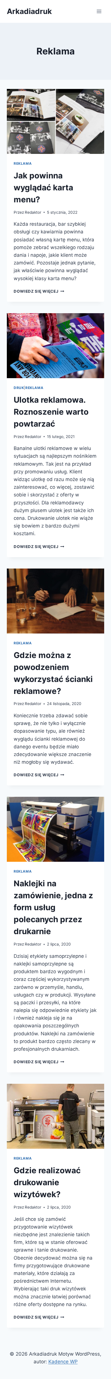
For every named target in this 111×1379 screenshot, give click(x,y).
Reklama (23, 163)
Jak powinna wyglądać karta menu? (43, 187)
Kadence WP (63, 1361)
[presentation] (55, 121)
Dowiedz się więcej (39, 291)
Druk (19, 388)
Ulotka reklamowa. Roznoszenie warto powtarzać (51, 412)
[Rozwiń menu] (99, 11)
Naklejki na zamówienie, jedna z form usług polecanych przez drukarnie (53, 907)
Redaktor (33, 212)
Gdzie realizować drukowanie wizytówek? (47, 1182)
